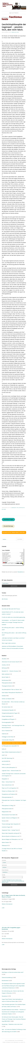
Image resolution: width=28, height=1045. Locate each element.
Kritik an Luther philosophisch (8, 767)
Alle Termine (5, 599)
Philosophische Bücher (7, 683)
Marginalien (4, 778)
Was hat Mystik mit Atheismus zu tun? (11, 836)
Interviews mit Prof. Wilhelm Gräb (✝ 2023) (12, 532)
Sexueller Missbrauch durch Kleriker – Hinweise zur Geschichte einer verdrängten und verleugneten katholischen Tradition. (14, 1012)
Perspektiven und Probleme (8, 794)
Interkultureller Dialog (7, 740)
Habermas (4, 733)
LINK (3, 907)
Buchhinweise (5, 680)
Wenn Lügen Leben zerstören (9, 643)
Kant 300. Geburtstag (7, 758)
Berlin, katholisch (6, 674)
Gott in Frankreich (6, 730)
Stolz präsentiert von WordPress (14, 1040)
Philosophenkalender (7, 797)
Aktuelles (4, 658)
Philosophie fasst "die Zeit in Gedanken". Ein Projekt (14, 800)
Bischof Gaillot (5, 677)
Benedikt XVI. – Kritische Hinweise (10, 671)
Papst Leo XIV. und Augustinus (9, 788)
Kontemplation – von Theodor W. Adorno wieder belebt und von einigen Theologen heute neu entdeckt (13, 622)
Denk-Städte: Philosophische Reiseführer (11, 692)
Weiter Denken (5, 842)
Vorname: (4, 860)
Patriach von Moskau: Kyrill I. (8, 791)
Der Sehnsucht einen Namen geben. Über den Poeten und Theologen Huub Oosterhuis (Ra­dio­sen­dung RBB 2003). (14, 1019)
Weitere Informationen (7, 904)
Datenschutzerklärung (7, 977)
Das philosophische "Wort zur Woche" (10, 689)
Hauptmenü (14, 13)
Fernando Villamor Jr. (19, 1042)
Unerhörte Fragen (8, 519)
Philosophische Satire (7, 808)
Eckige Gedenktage (6, 716)
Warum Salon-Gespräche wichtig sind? (11, 833)
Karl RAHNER (5, 761)
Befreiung (4, 668)
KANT (3, 755)
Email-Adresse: (5, 870)
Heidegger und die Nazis (7, 736)
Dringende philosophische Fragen (9, 713)
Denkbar (13, 507)
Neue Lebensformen (7, 785)
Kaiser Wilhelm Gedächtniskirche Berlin (11, 752)
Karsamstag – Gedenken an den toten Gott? (12, 1024)
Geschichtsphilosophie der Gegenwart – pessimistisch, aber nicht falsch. (14, 27)
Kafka (3, 749)
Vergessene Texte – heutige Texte (10, 830)
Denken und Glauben (7, 698)
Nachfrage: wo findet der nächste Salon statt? (13, 972)
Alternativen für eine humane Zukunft (10, 661)
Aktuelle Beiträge (8, 526)
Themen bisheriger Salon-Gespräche (10, 824)
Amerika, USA (5, 665)
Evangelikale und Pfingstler (8, 719)
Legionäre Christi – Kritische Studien (10, 770)
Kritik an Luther (5, 764)
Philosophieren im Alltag (7, 805)
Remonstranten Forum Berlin (8, 814)
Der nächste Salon (6, 707)
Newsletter (20, 572)
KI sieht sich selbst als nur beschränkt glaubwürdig (13, 617)
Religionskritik (5, 811)
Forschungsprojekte (6, 722)
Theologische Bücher (7, 686)
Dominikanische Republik (7, 710)
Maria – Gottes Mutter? (7, 782)
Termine (4, 821)
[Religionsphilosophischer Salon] (14, 9)
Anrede (3, 874)
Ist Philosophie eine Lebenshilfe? (9, 746)
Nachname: (4, 865)
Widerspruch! (5, 845)
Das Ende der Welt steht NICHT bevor (11, 609)
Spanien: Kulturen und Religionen (9, 817)
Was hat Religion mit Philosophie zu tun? (11, 839)
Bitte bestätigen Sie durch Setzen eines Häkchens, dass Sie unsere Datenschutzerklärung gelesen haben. (13, 881)
